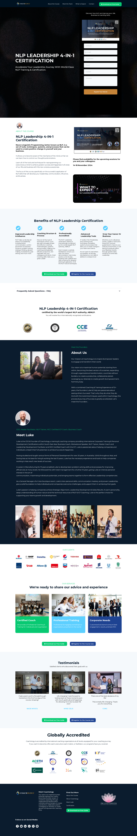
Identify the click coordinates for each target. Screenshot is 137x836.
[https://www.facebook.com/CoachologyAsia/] (17, 826)
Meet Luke (70, 802)
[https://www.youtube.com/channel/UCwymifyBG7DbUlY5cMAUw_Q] (21, 826)
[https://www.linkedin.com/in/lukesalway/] (25, 826)
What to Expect (81, 4)
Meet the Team (67, 4)
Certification (70, 805)
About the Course (53, 4)
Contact (91, 4)
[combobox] (100, 71)
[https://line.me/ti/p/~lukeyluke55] (37, 826)
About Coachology (72, 799)
